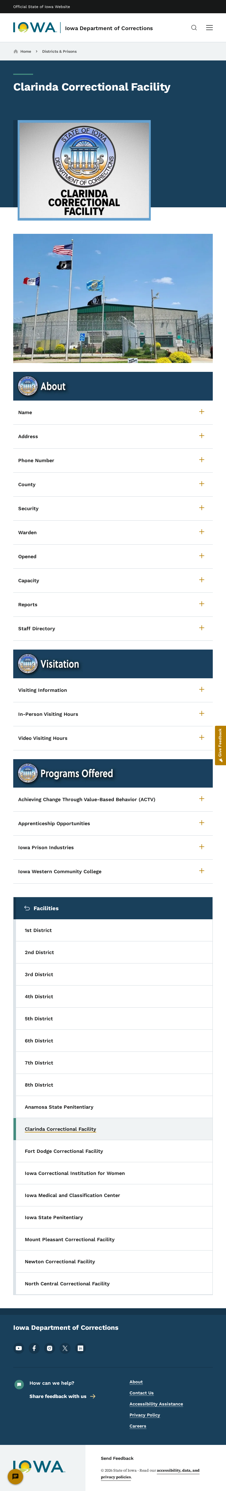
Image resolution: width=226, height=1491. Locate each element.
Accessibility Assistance (156, 1404)
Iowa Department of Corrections (109, 28)
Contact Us (142, 1392)
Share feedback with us (58, 1396)
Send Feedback (117, 1458)
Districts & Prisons (59, 51)
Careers (138, 1426)
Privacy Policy (145, 1415)
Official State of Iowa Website (41, 6)
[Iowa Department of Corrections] (35, 27)
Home (25, 51)
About (136, 1381)
